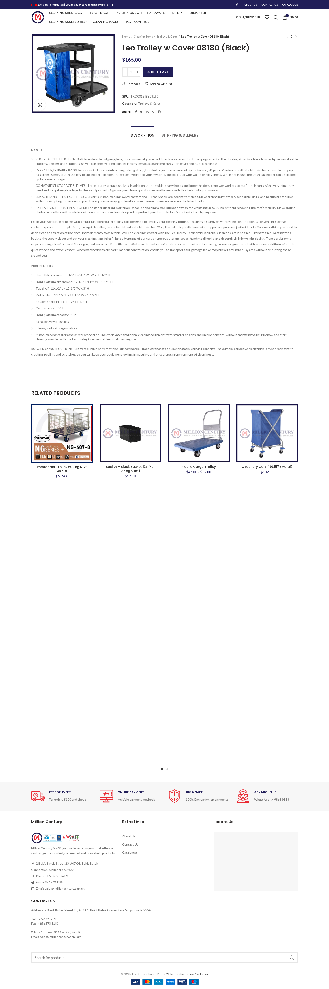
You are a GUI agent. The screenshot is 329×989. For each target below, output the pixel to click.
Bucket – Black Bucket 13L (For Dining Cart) (130, 469)
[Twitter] (141, 112)
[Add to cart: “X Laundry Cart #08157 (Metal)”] (294, 421)
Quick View (89, 432)
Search (291, 957)
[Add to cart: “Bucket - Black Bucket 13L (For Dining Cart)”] (157, 421)
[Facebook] (236, 5)
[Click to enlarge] (40, 105)
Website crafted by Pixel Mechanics (187, 973)
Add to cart (157, 72)
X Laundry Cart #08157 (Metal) (267, 467)
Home (126, 36)
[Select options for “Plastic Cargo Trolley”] (226, 421)
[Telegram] (159, 112)
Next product (295, 36)
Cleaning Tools (143, 36)
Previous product (286, 36)
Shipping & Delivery (180, 135)
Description (142, 135)
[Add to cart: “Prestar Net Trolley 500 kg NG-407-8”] (89, 421)
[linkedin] (147, 112)
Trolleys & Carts (166, 36)
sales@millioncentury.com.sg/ (60, 937)
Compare (133, 83)
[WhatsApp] (153, 112)
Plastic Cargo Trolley (199, 467)
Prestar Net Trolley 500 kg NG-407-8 (62, 469)
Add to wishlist (161, 83)
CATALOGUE (290, 4)
